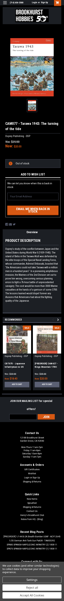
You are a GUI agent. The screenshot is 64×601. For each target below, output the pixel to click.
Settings (32, 580)
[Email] (10, 224)
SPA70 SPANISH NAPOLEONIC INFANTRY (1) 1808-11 (32, 549)
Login (34, 2)
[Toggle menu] (5, 5)
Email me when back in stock (33, 210)
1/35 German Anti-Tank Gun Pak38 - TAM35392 (32, 540)
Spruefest (32, 503)
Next (58, 319)
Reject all (32, 588)
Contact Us (32, 511)
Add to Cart (17, 384)
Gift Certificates (32, 469)
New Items (32, 499)
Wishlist (32, 473)
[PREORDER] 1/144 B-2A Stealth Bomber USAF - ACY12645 (32, 536)
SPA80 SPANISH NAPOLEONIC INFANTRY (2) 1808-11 (32, 544)
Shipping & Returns (32, 481)
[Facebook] (6, 224)
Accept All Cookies (32, 595)
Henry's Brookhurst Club (32, 515)
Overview (32, 232)
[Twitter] (14, 224)
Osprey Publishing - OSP (16, 356)
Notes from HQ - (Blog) (32, 519)
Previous (53, 319)
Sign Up (44, 2)
